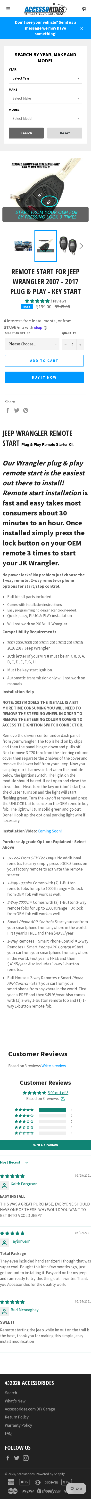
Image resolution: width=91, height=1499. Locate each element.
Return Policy (17, 1417)
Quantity (69, 333)
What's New (15, 1401)
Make (13, 89)
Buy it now (44, 377)
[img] (12, 1176)
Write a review (53, 1065)
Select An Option (18, 333)
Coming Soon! (50, 831)
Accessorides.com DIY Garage (30, 1409)
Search (11, 1392)
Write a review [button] (45, 1144)
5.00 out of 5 (58, 1092)
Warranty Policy (18, 1425)
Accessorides (25, 1474)
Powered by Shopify (50, 1474)
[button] (37, 301)
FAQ (8, 1433)
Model (14, 109)
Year (13, 69)
